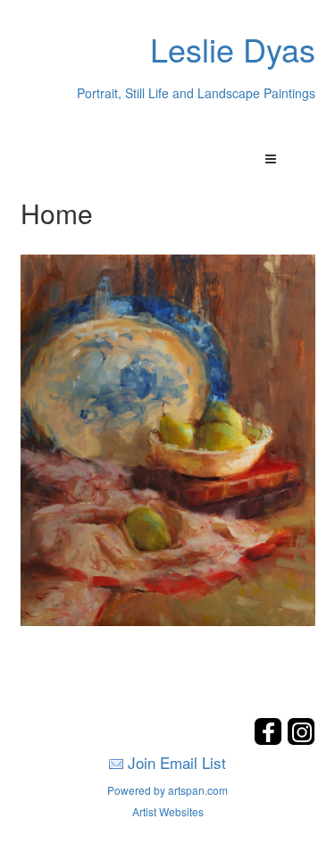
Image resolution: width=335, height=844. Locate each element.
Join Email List (177, 762)
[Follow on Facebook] (270, 740)
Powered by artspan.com (167, 790)
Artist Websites (168, 811)
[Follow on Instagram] (301, 740)
